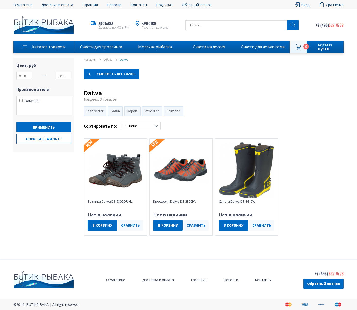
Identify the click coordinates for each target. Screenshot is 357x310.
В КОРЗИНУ (102, 225)
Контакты (139, 4)
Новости (114, 4)
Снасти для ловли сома (263, 47)
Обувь (107, 59)
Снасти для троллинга (101, 47)
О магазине (22, 4)
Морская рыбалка (155, 47)
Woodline (152, 111)
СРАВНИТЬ (130, 225)
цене (133, 126)
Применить (44, 127)
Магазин (90, 59)
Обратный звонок (323, 283)
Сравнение (335, 4)
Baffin (115, 111)
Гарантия (90, 4)
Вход (305, 4)
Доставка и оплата (57, 4)
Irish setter (95, 111)
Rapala (132, 111)
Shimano (173, 111)
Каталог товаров (48, 47)
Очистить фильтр (44, 139)
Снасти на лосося (209, 47)
